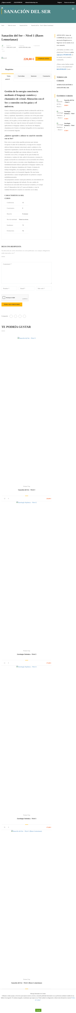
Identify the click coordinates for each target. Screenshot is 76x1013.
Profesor (8, 45)
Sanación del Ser (25, 47)
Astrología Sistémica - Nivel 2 (26, 654)
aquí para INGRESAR (64, 54)
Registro (60, 2)
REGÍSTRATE (61, 69)
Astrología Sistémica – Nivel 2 (69, 113)
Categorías (21, 45)
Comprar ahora (43, 58)
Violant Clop (26, 486)
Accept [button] (38, 1010)
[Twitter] (20, 316)
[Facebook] (11, 316)
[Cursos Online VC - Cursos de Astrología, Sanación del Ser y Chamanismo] (9, 9)
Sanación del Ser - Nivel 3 (26, 490)
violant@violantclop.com (31, 2)
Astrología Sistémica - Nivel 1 (26, 818)
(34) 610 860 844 (18, 2)
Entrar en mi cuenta (69, 2)
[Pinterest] (24, 316)
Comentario (37, 45)
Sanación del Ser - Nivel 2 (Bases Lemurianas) (26, 983)
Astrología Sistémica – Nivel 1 (69, 125)
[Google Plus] (15, 316)
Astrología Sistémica (65, 84)
